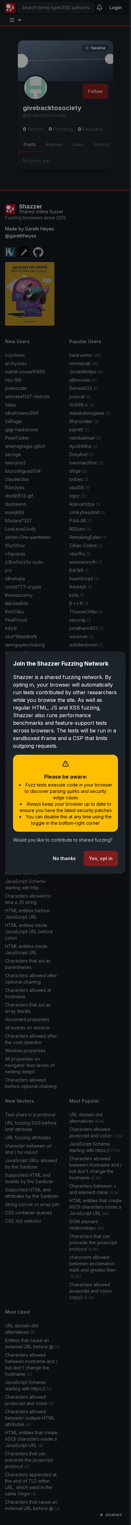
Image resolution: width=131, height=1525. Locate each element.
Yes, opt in (96, 861)
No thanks (59, 861)
